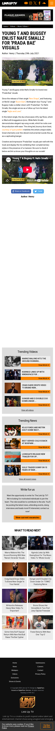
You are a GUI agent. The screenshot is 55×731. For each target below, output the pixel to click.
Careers (40, 667)
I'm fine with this (46, 726)
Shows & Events (15, 681)
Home (5, 26)
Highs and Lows (14, 111)
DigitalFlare (40, 688)
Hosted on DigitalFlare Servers (21, 690)
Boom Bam (20, 102)
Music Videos (22, 26)
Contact (40, 670)
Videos (12, 26)
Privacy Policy (40, 674)
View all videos (27, 410)
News (15, 667)
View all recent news (27, 479)
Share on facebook (22, 191)
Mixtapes (14, 670)
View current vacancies (27, 517)
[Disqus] (27, 236)
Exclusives (15, 678)
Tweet (40, 191)
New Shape (34, 99)
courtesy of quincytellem (12, 130)
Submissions (40, 663)
